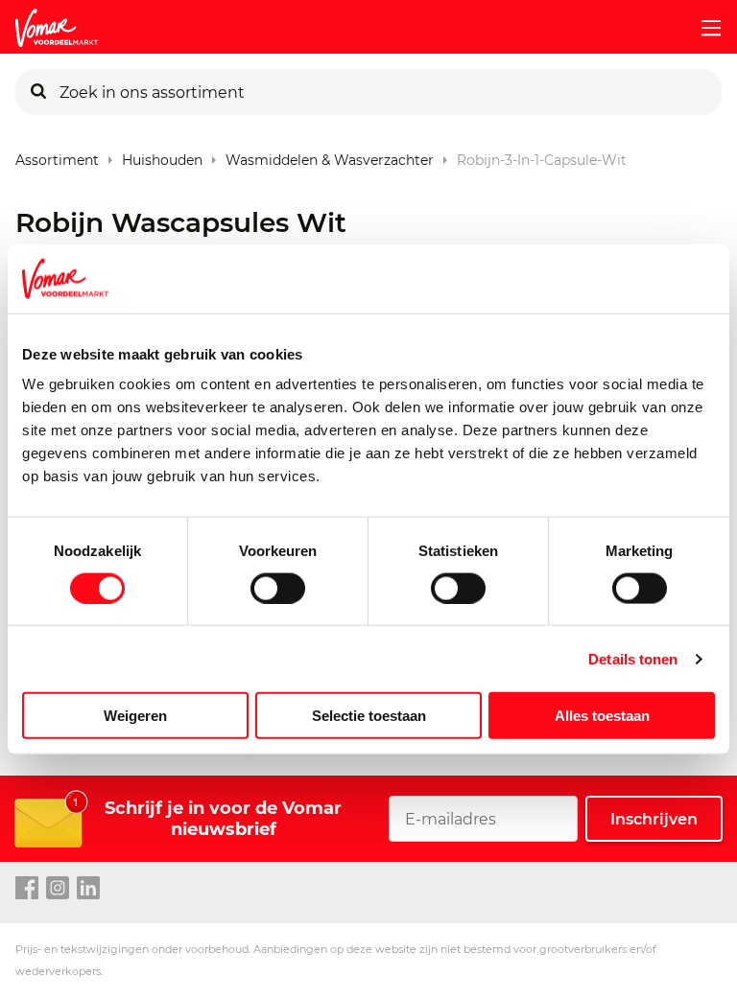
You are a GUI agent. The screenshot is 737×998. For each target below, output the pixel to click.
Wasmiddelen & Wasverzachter (330, 155)
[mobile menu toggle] (703, 28)
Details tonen (633, 658)
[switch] (277, 587)
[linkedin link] (88, 888)
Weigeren (135, 716)
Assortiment (57, 155)
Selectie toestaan (369, 716)
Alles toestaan (602, 716)
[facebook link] (26, 888)
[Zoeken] (38, 92)
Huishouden (162, 155)
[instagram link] (57, 888)
